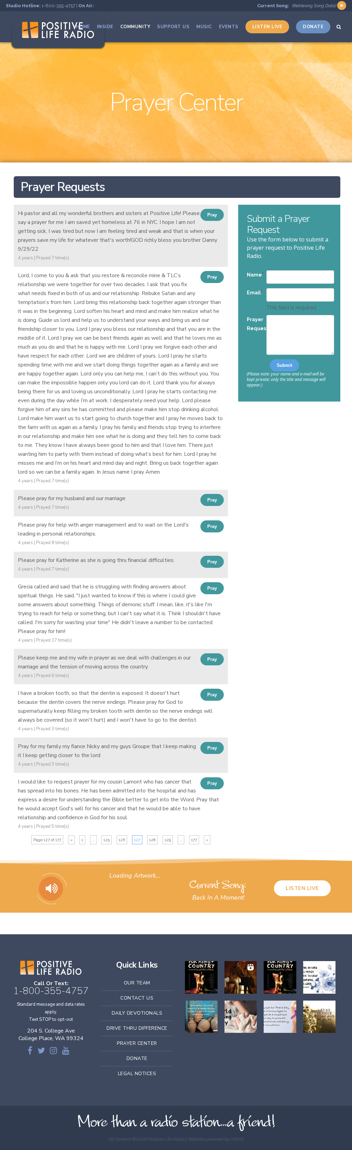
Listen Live (302, 888)
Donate (136, 1058)
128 (152, 839)
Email (254, 292)
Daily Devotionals (137, 1013)
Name (254, 275)
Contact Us (136, 998)
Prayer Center (137, 1043)
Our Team (137, 983)
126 (122, 839)
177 (194, 839)
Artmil (237, 1139)
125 (106, 839)
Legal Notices (137, 1073)
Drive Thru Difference (137, 1028)
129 (168, 839)
